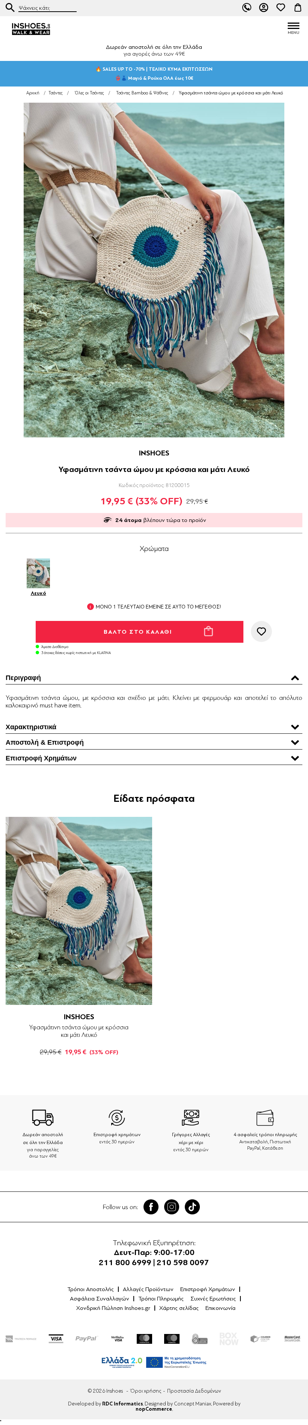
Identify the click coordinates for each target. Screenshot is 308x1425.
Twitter (171, 1206)
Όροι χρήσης (145, 1391)
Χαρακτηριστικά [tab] (31, 727)
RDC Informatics (122, 1404)
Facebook (151, 1206)
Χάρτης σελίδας (179, 1308)
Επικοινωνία (220, 1308)
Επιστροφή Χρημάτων (207, 1289)
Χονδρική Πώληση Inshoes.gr (113, 1308)
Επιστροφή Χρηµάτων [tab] (41, 758)
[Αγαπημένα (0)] (280, 7)
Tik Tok (192, 1206)
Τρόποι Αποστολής (90, 1289)
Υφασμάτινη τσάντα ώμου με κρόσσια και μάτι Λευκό (78, 1031)
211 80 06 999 (246, 7)
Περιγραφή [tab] (23, 677)
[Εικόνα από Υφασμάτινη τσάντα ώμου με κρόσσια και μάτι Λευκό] (154, 270)
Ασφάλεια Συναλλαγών (99, 1298)
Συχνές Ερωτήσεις (213, 1298)
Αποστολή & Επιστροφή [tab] (45, 742)
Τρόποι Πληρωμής (161, 1298)
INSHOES (154, 453)
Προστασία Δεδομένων (194, 1391)
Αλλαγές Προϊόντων (148, 1289)
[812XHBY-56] (79, 911)
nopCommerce (154, 1409)
